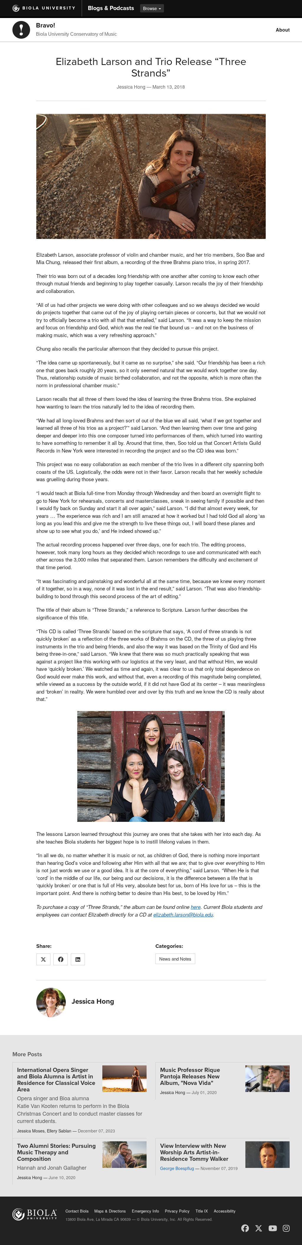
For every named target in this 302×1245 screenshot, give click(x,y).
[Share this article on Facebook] (60, 959)
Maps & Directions (110, 1211)
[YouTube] (272, 1227)
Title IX (202, 1211)
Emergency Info (145, 1211)
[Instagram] (286, 1227)
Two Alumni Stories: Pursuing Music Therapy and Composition (56, 1153)
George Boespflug (177, 1168)
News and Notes (175, 959)
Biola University (49, 8)
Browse (150, 8)
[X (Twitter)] (258, 1227)
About (283, 29)
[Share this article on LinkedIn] (78, 959)
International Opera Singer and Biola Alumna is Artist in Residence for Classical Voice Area (56, 1080)
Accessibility (225, 1211)
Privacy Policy (177, 1211)
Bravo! (45, 25)
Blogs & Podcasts (111, 8)
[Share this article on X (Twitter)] (43, 959)
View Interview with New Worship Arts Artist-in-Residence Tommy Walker (194, 1153)
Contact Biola (76, 1211)
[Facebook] (245, 1227)
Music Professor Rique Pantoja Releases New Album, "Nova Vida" (190, 1077)
